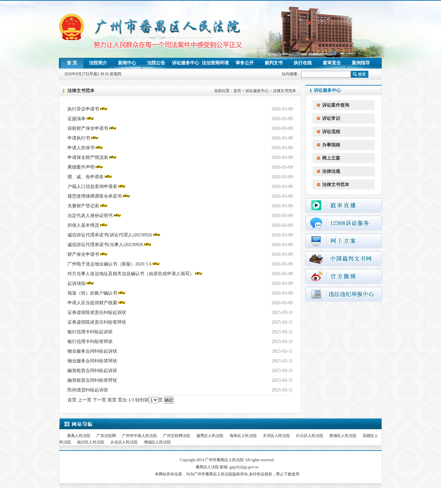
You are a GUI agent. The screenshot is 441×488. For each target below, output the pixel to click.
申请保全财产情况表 (87, 157)
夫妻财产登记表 (83, 205)
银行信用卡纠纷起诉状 (90, 331)
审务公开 (245, 62)
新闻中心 (127, 62)
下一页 (99, 400)
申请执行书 (78, 138)
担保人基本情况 (83, 225)
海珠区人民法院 (243, 435)
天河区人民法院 (276, 435)
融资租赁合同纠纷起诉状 (92, 370)
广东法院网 (106, 435)
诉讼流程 (331, 131)
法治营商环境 (215, 62)
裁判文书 (274, 62)
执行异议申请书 (83, 109)
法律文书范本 (284, 90)
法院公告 (156, 62)
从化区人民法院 (124, 442)
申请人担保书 (81, 147)
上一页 (84, 400)
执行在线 (303, 62)
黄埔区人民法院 (342, 435)
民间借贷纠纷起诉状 (87, 390)
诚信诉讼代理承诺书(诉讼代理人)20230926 (109, 235)
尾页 (112, 400)
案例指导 (361, 62)
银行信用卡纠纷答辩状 (90, 341)
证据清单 (76, 118)
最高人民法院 (78, 435)
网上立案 (331, 158)
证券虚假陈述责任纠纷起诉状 (96, 312)
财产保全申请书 (83, 254)
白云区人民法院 (309, 435)
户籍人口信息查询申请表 (92, 186)
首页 (237, 90)
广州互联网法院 (176, 435)
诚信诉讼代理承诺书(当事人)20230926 (105, 244)
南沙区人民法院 (90, 442)
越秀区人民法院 (209, 435)
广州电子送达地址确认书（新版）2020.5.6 (109, 264)
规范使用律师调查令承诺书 (94, 196)
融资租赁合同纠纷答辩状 (92, 380)
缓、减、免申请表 (85, 176)
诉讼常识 (331, 118)
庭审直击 (332, 62)
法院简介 (98, 62)
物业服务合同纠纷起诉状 (92, 351)
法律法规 (331, 171)
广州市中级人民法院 (139, 435)
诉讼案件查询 (335, 105)
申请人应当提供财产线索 (92, 302)
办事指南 (331, 144)
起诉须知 (76, 283)
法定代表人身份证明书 (90, 215)
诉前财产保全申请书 (87, 128)
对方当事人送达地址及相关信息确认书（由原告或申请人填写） (130, 273)
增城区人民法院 (157, 442)
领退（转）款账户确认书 (92, 293)
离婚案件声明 (81, 167)
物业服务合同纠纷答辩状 (92, 360)
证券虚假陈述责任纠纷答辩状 (96, 322)
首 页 (72, 62)
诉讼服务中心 (185, 62)
